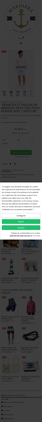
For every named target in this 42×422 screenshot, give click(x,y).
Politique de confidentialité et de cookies (25, 233)
